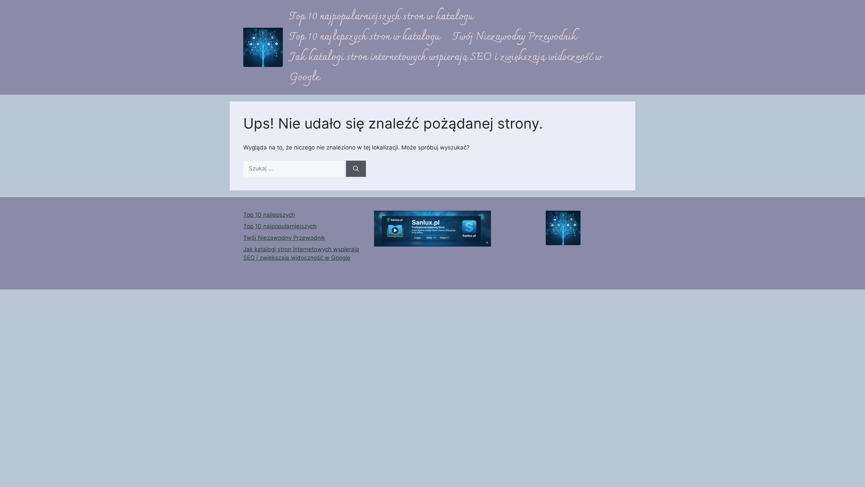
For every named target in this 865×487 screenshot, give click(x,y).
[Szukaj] (356, 169)
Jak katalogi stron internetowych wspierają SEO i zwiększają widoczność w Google (445, 67)
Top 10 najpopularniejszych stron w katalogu (381, 16)
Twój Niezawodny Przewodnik (514, 37)
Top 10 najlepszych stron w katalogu (365, 37)
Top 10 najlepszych (269, 214)
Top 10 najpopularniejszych (280, 226)
